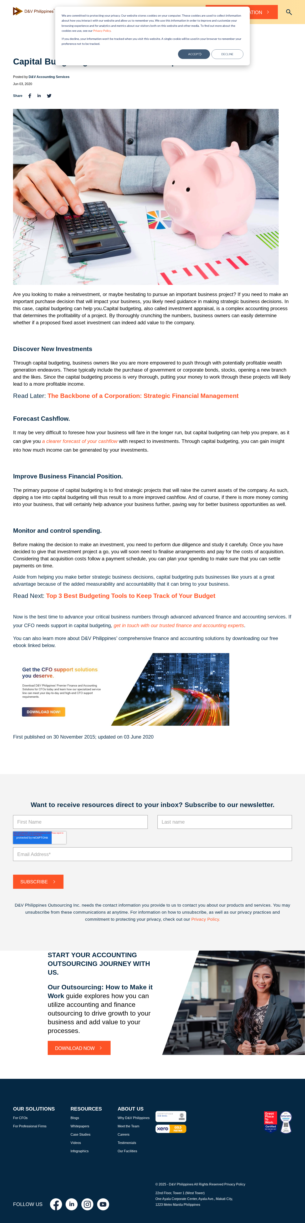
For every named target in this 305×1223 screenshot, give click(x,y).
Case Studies (80, 1134)
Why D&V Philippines (134, 1118)
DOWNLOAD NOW (75, 1048)
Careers (123, 1134)
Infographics (80, 1151)
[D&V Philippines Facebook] (56, 1204)
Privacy (199, 919)
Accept (194, 54)
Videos (76, 1143)
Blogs (75, 1118)
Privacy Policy (102, 30)
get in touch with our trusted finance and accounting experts (179, 625)
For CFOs (20, 1118)
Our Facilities (127, 1151)
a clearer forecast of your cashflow (79, 441)
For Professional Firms (29, 1126)
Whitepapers (80, 1126)
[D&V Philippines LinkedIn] (72, 1204)
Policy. (213, 919)
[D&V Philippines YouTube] (103, 1204)
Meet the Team (128, 1126)
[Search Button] (289, 12)
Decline (227, 54)
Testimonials (127, 1143)
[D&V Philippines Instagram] (87, 1204)
